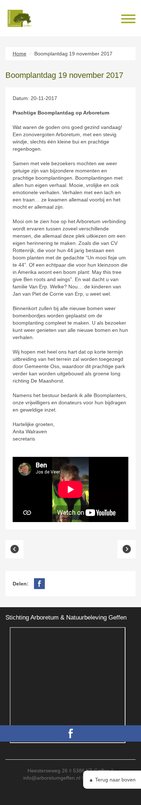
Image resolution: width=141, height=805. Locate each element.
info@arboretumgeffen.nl (51, 778)
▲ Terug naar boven (112, 780)
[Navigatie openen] (128, 19)
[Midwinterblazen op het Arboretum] (14, 549)
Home (19, 54)
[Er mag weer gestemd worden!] (127, 549)
